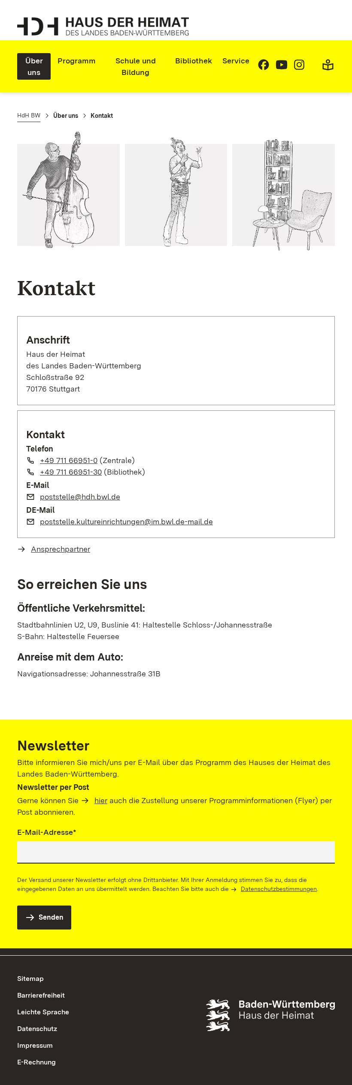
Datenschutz (37, 1029)
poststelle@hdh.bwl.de (80, 496)
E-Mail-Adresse (46, 832)
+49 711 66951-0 (68, 460)
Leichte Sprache (43, 1012)
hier (100, 800)
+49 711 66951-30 (71, 471)
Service (235, 60)
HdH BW (28, 115)
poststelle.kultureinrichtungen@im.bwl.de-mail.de (126, 521)
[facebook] (263, 68)
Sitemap (30, 978)
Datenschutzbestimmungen (279, 888)
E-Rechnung (36, 1062)
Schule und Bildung (135, 66)
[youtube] (281, 68)
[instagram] (299, 68)
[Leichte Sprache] (328, 68)
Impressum (35, 1045)
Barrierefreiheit (41, 995)
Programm (77, 60)
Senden (51, 917)
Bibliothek (193, 60)
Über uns (34, 66)
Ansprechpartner (60, 548)
